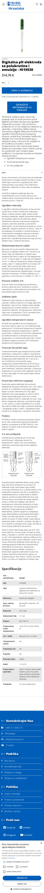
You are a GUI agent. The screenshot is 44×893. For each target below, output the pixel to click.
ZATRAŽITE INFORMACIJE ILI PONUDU (22, 107)
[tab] (22, 172)
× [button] (41, 843)
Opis (4, 172)
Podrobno (11, 858)
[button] (22, 889)
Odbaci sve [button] (22, 884)
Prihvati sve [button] (22, 878)
